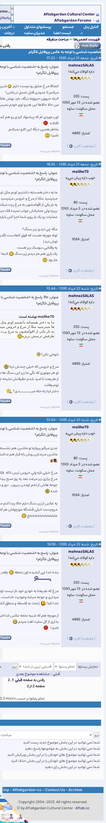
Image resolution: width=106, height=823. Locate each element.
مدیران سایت (34, 33)
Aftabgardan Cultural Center (70, 14)
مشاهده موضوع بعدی (32, 674)
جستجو (68, 27)
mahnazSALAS (81, 65)
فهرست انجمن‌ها (86, 39)
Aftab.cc (82, 808)
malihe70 (80, 171)
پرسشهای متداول (37, 27)
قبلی (18, 680)
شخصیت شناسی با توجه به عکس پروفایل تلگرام (65, 52)
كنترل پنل (91, 27)
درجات (9, 33)
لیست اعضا (62, 33)
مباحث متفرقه (57, 39)
